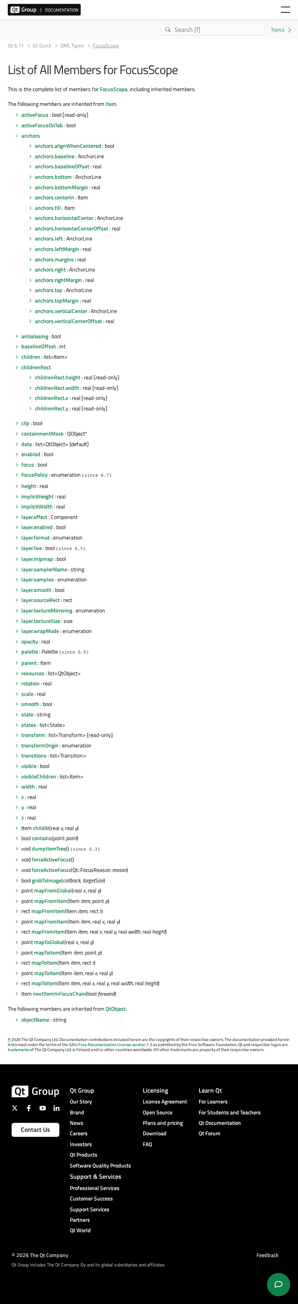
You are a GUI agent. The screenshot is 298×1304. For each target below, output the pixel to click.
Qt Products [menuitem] (83, 1154)
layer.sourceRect (40, 600)
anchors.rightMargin (58, 280)
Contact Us (35, 1129)
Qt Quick (42, 45)
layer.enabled (37, 527)
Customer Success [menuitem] (91, 1198)
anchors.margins (54, 259)
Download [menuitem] (154, 1133)
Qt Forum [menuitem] (209, 1133)
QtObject (116, 1009)
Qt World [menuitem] (80, 1230)
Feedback (267, 1255)
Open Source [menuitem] (157, 1112)
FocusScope (113, 89)
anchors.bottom (53, 177)
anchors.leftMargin (57, 249)
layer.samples (37, 579)
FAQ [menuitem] (147, 1144)
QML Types (72, 45)
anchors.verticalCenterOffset (68, 321)
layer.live (31, 548)
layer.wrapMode (40, 631)
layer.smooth (36, 590)
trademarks (18, 1049)
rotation (30, 683)
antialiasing (34, 336)
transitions (34, 755)
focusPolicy (34, 474)
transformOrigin (40, 745)
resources (32, 673)
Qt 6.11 (16, 45)
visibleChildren (38, 776)
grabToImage (46, 880)
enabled (30, 454)
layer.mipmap (37, 559)
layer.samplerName (44, 569)
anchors (30, 135)
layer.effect (34, 517)
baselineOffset (38, 346)
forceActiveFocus (51, 859)
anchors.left (49, 238)
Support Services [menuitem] (89, 1209)
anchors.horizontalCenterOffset (71, 228)
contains (42, 838)
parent (29, 663)
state (27, 714)
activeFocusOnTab (42, 125)
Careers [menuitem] (79, 1133)
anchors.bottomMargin (61, 187)
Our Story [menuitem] (81, 1101)
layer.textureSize (40, 621)
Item (111, 104)
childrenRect (36, 367)
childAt (41, 828)
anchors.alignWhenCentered (68, 146)
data (26, 444)
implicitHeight (37, 496)
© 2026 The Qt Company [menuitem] (40, 1255)
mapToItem (47, 952)
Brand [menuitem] (77, 1112)
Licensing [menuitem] (155, 1090)
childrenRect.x (51, 398)
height (28, 486)
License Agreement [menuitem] (165, 1101)
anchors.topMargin (57, 300)
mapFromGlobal (53, 890)
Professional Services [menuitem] (95, 1188)
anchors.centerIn (54, 197)
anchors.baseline (54, 156)
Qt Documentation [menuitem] (220, 1123)
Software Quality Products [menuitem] (100, 1165)
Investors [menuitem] (81, 1144)
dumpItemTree (49, 848)
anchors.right (50, 269)
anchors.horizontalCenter (64, 218)
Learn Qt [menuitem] (210, 1090)
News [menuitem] (76, 1123)
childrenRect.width (57, 388)
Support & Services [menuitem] (95, 1176)
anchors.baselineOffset (62, 166)
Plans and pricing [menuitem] (163, 1123)
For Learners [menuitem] (213, 1101)
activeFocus (35, 115)
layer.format (35, 537)
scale (27, 694)
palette (29, 651)
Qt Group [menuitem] (82, 1090)
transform (33, 735)
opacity (29, 641)
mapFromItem (51, 901)
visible (28, 766)
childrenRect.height (57, 377)
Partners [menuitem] (80, 1220)
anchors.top (48, 290)
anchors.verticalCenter (61, 311)
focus (27, 464)
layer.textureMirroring (46, 610)
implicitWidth (37, 506)
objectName (35, 1019)
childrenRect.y (51, 408)
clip (25, 423)
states (28, 725)
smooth (30, 704)
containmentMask (42, 433)
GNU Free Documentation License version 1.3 (110, 1044)
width (28, 786)
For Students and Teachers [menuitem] (230, 1112)
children (30, 357)
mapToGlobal (49, 942)
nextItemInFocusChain (59, 993)
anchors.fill (48, 208)
